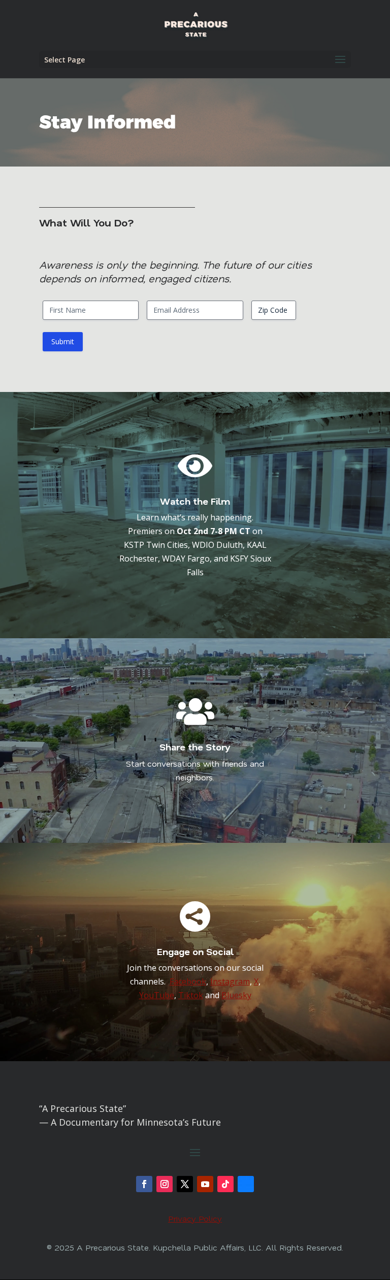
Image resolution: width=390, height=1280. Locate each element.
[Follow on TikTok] (225, 1184)
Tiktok (190, 995)
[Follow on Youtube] (205, 1184)
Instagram (230, 981)
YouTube (156, 995)
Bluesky (236, 995)
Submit (62, 341)
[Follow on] (246, 1184)
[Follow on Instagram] (164, 1184)
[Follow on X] (185, 1184)
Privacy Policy (195, 1218)
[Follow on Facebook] (144, 1184)
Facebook (188, 981)
